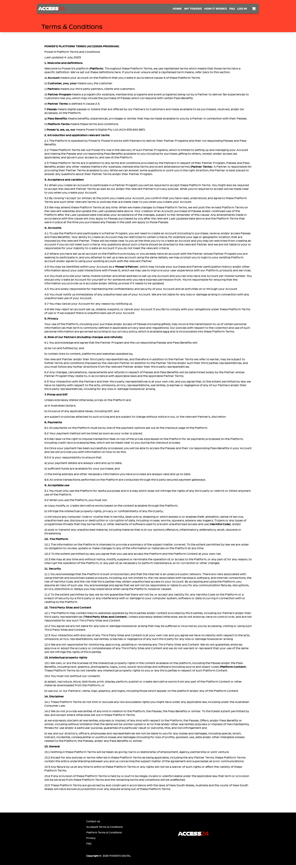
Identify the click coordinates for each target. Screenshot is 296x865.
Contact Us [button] (93, 821)
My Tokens (193, 8)
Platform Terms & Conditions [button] (104, 833)
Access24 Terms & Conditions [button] (104, 827)
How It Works (215, 8)
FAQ (232, 8)
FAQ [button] (88, 844)
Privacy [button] (91, 838)
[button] (52, 9)
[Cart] (254, 8)
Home (177, 8)
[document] (148, 418)
